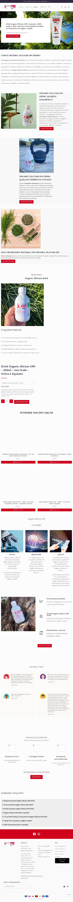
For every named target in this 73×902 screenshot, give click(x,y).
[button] (35, 7)
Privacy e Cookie (59, 854)
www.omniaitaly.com (27, 850)
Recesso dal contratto (62, 860)
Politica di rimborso (60, 848)
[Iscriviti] (29, 886)
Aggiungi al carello (19, 462)
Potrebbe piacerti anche (36, 412)
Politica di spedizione (60, 846)
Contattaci (57, 856)
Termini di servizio (59, 851)
